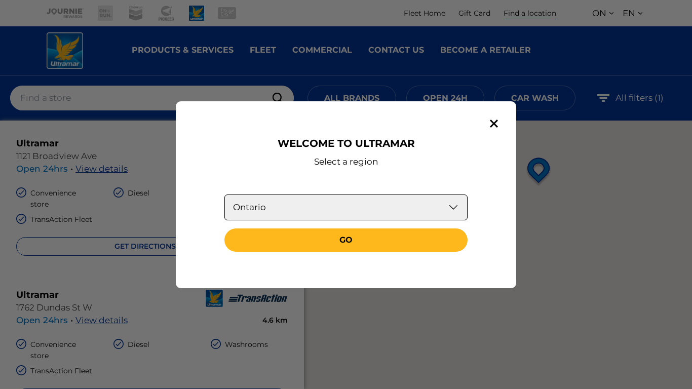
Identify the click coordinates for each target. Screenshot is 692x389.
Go (346, 240)
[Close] (494, 124)
